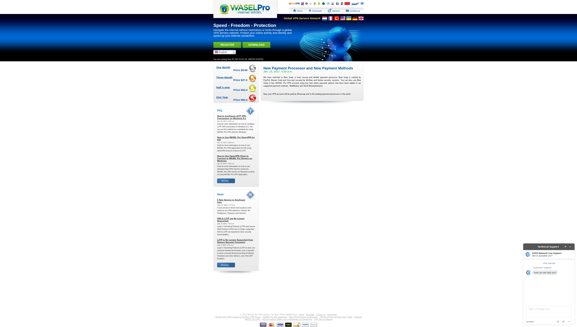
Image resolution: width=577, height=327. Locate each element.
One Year (222, 97)
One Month (223, 67)
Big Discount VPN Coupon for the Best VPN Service (238, 317)
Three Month (224, 77)
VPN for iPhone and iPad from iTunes (336, 317)
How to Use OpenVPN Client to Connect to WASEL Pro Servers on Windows (234, 158)
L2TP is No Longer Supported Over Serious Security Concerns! (235, 241)
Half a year (223, 87)
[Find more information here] (549, 284)
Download (317, 10)
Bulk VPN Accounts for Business (303, 317)
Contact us (355, 10)
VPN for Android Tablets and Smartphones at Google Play (287, 319)
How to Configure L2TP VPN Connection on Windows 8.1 (231, 117)
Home (299, 10)
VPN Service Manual (323, 319)
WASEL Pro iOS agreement (275, 317)
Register (227, 44)
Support (336, 10)
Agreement (332, 314)
